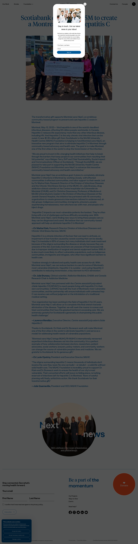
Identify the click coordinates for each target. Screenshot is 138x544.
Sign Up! (69, 52)
